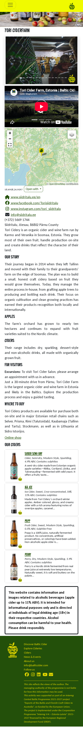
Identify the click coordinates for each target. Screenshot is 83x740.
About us (29, 661)
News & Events (32, 657)
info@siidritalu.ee (23, 215)
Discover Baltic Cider (35, 644)
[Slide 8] (40, 77)
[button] (6, 18)
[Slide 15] (62, 77)
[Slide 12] (53, 77)
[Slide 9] (43, 77)
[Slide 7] (37, 77)
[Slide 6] (33, 77)
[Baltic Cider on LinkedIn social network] (39, 674)
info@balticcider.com (36, 665)
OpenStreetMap (57, 183)
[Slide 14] (59, 77)
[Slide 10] (46, 77)
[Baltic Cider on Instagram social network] (33, 674)
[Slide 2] (20, 77)
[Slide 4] (27, 77)
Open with (32, 189)
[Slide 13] (56, 77)
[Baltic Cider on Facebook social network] (27, 674)
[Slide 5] (30, 77)
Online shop (13, 438)
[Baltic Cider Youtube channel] (45, 674)
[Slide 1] (17, 77)
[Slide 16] (66, 77)
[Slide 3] (24, 77)
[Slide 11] (49, 77)
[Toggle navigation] (10, 5)
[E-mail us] (51, 674)
